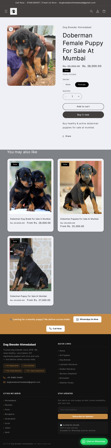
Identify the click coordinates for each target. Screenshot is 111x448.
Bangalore (9, 414)
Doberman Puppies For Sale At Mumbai (79, 219)
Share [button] (68, 136)
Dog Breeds (65, 360)
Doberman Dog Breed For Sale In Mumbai (30, 219)
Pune (7, 409)
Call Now (57, 328)
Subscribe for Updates (83, 416)
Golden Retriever (68, 369)
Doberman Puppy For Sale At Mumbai (28, 296)
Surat (7, 423)
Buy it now (83, 114)
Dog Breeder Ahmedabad (22, 444)
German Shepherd (68, 374)
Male (70, 85)
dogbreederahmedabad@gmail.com (23, 382)
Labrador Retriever (68, 364)
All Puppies (65, 355)
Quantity (67, 91)
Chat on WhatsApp (96, 441)
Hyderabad (10, 419)
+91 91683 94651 (15, 377)
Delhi (7, 432)
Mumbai (8, 405)
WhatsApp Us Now (89, 319)
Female (82, 84)
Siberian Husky (67, 383)
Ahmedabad (10, 400)
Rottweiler (64, 378)
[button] (6, 11)
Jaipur (8, 428)
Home (62, 351)
